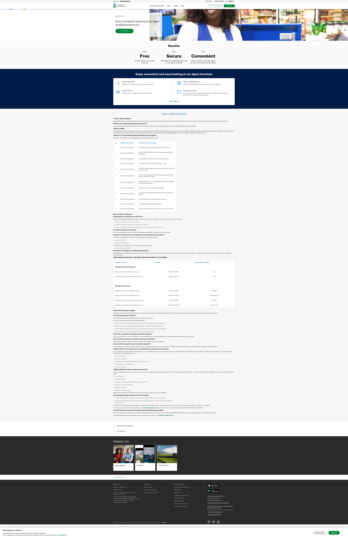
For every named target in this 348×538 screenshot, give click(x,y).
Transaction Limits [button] (189, 90)
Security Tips (178, 492)
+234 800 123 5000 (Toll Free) (218, 503)
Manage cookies (320, 532)
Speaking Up (178, 490)
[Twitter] (213, 522)
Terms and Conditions (181, 495)
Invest (176, 6)
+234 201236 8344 (214, 515)
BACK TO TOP (120, 477)
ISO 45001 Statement (180, 506)
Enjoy (145, 51)
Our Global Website (150, 490)
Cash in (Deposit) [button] (128, 82)
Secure (174, 56)
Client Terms (148, 487)
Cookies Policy (179, 498)
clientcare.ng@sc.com (150, 407)
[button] (174, 101)
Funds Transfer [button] (127, 90)
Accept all (334, 532)
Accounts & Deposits (157, 6)
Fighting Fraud (179, 484)
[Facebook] (209, 522)
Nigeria (231, 1)
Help (182, 6)
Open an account (216, 5)
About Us (116, 484)
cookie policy (62, 535)
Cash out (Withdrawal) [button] (191, 82)
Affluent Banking (125, 1)
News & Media (117, 490)
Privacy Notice (179, 501)
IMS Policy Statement (181, 503)
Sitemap (163, 522)
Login (230, 5)
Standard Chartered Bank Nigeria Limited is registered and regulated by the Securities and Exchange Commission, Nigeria (126, 499)
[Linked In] (218, 522)
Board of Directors (120, 487)
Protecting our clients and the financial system (124, 493)
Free (145, 56)
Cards (169, 6)
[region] (174, 532)
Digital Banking (219, 1)
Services (209, 1)
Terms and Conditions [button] (125, 426)
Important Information (182, 487)
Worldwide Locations (151, 492)
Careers (146, 484)
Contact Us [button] (121, 431)
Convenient (203, 56)
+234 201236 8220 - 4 (215, 512)
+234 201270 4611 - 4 (215, 500)
